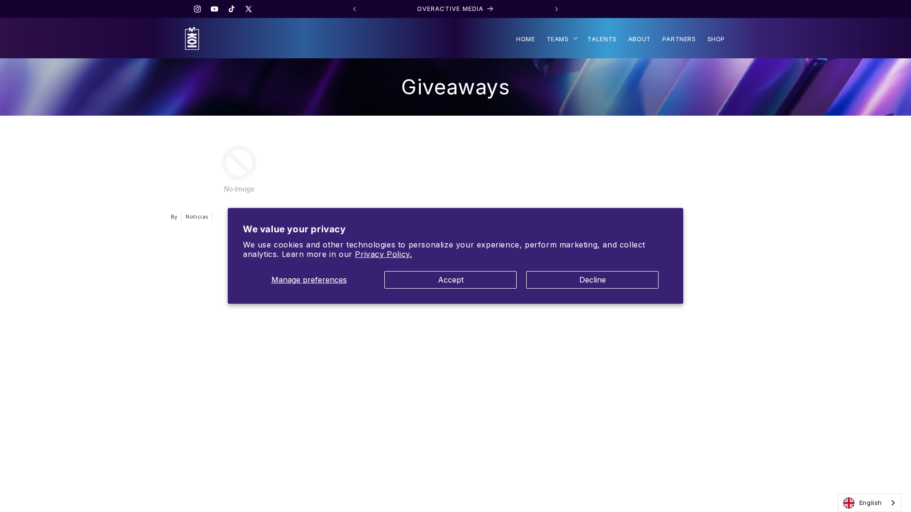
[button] (561, 38)
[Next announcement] (556, 9)
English (870, 502)
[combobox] (870, 503)
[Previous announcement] (354, 9)
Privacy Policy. (383, 254)
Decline (592, 279)
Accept (451, 279)
